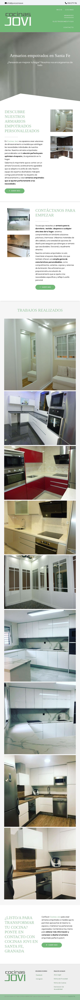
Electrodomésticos (63, 21)
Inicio (59, 10)
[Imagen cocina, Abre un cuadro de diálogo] (40, 390)
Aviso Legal (57, 975)
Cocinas (69, 10)
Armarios (69, 15)
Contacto (69, 27)
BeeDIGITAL (71, 996)
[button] (14, 190)
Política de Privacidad (61, 979)
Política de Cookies (60, 983)
